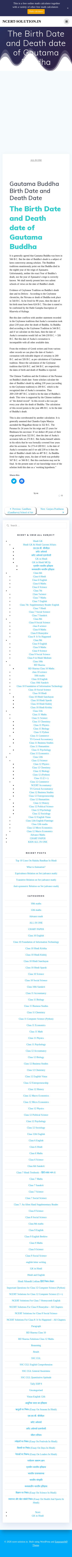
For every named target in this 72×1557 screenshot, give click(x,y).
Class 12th (38, 757)
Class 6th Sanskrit (36, 1166)
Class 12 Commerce (39, 782)
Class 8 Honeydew (39, 633)
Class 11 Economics (39, 753)
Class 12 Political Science (41, 806)
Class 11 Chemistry (41, 721)
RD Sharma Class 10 (36, 1332)
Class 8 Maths (39, 629)
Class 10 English (39, 679)
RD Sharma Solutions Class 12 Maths (36, 1339)
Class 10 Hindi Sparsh (41, 700)
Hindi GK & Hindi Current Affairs (39, 544)
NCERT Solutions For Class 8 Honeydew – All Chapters (36, 1307)
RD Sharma (39, 665)
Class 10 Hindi (40, 693)
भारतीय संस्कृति (36, 1480)
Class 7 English (39, 601)
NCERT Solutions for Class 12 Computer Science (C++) (36, 1294)
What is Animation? (36, 867)
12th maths (36, 910)
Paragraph (36, 1326)
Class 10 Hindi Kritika (41, 707)
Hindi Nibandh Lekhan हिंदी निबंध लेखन (36, 1281)
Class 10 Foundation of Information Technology (39, 686)
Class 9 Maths (39, 647)
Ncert (37, 1512)
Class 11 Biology (41, 728)
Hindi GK (38, 541)
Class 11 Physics (41, 725)
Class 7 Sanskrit (39, 615)
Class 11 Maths (39, 714)
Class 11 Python (41, 732)
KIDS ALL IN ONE (37, 842)
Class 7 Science (36, 1191)
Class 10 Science (36, 974)
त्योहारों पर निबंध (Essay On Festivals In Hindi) (36, 1441)
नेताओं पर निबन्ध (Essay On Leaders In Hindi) (36, 1454)
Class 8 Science (36, 1211)
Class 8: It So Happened (39, 636)
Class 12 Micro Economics (39, 828)
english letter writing (36, 1262)
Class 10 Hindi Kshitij (41, 704)
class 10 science (39, 672)
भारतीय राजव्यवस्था (36, 1473)
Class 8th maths (36, 1224)
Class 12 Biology (41, 771)
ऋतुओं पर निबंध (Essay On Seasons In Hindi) (36, 1409)
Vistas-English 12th (36, 1396)
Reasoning (36, 1345)
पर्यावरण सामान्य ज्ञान (36, 1460)
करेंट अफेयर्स (41, 552)
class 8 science (39, 626)
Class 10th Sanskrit (39, 682)
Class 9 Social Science (39, 654)
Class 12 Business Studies (41, 792)
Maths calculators (36, 11)
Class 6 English (39, 580)
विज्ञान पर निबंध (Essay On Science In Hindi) (36, 1492)
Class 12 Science (39, 760)
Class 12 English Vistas (40, 817)
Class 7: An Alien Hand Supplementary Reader (36, 1204)
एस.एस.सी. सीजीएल (41, 548)
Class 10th (38, 661)
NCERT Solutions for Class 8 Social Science (36, 1313)
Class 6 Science (39, 587)
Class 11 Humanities (39, 746)
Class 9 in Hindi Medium (39, 658)
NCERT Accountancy (41, 785)
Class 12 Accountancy (36, 1051)
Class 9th (37, 640)
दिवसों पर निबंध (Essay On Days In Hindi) (36, 1448)
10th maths (39, 675)
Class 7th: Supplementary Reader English (39, 605)
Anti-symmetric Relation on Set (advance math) (36, 886)
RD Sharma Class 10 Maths (41, 668)
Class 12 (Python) (41, 774)
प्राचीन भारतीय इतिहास (43, 566)
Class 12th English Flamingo (39, 820)
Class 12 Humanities (39, 799)
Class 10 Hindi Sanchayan (41, 697)
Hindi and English (36, 1275)
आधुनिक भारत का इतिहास (36, 1403)
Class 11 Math (36, 1031)
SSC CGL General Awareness (36, 1371)
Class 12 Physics (41, 764)
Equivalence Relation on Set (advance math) (36, 873)
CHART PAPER (38, 838)
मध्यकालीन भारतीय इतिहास (43, 569)
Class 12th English (36, 1134)
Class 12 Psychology (41, 810)
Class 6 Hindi (39, 576)
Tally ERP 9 (36, 1384)
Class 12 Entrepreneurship (41, 796)
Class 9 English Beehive (36, 1236)
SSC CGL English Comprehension (36, 1364)
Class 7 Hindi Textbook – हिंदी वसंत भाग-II (36, 1172)
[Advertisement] (36, 116)
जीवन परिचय (36, 1435)
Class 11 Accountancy (36, 993)
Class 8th (37, 619)
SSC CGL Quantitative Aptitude (36, 1377)
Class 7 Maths (39, 598)
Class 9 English (39, 644)
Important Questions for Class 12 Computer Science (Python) (36, 1288)
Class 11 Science (39, 718)
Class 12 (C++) (41, 778)
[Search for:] (36, 525)
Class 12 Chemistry (41, 767)
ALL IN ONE (36, 160)
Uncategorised (36, 1390)
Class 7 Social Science (39, 612)
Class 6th (37, 573)
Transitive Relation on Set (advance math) (36, 880)
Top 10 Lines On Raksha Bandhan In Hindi (36, 860)
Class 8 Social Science (39, 622)
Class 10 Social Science (39, 690)
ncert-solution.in (22, 21)
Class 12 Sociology (41, 813)
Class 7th (37, 590)
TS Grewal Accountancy (41, 739)
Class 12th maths (40, 824)
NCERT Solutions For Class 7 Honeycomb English (36, 1300)
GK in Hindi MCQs (41, 562)
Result (36, 1352)
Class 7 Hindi (39, 608)
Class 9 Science (39, 651)
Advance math (36, 916)
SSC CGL (36, 1358)
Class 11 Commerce (39, 736)
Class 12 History (41, 803)
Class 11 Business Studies (41, 743)
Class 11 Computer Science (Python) (36, 1019)
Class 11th (38, 711)
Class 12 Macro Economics (39, 831)
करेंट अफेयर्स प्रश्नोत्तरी (41, 555)
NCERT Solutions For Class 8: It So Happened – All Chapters (36, 1320)
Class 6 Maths (39, 583)
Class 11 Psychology (41, 750)
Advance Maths (37, 835)
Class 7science (39, 594)
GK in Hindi (41, 559)
